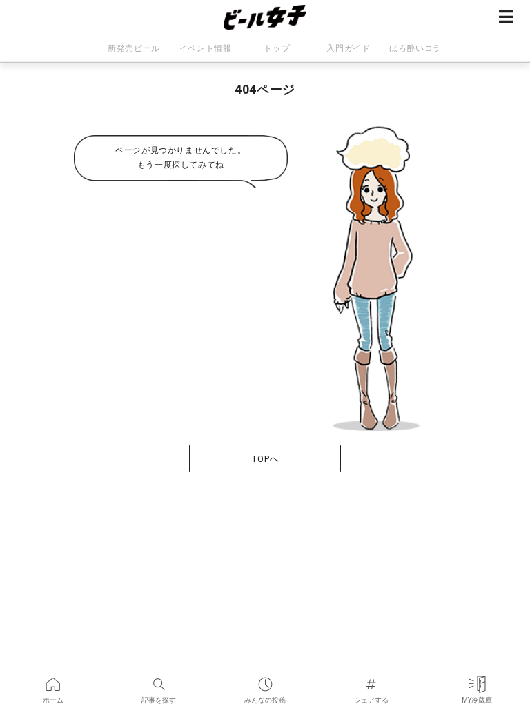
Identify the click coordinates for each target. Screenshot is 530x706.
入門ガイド (348, 48)
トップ (277, 48)
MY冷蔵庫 (477, 679)
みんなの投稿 (265, 679)
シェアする (371, 679)
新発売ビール (134, 48)
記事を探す (159, 679)
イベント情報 (205, 48)
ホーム (53, 679)
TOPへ (265, 459)
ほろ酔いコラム (419, 48)
